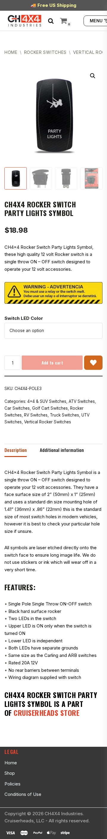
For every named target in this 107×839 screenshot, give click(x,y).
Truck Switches (64, 415)
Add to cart (52, 362)
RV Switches (36, 415)
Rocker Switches (45, 52)
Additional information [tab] (62, 450)
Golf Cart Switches (50, 408)
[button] (92, 76)
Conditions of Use (22, 794)
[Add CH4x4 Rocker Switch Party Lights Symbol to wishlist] (93, 363)
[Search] (51, 21)
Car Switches (17, 408)
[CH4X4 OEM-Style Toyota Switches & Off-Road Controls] (24, 20)
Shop (9, 773)
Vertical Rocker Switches (47, 422)
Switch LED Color (23, 318)
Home (11, 52)
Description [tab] (15, 450)
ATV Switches (82, 401)
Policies (12, 784)
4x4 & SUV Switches (46, 401)
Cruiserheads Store (46, 712)
